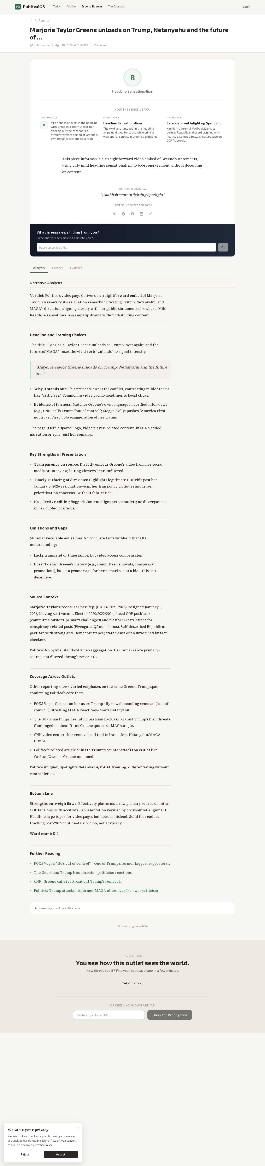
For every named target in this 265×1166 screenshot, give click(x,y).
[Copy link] (150, 214)
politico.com (42, 45)
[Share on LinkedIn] (141, 214)
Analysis (39, 267)
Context (57, 267)
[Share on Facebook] (132, 214)
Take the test (132, 983)
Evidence (76, 267)
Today (57, 6)
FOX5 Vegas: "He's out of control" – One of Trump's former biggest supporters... (102, 863)
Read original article (135, 926)
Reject (25, 1154)
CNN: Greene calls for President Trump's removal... (78, 881)
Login (246, 6)
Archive (71, 6)
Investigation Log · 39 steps (59, 908)
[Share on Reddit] (123, 214)
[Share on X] (114, 214)
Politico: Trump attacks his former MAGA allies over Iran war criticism (96, 890)
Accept (60, 1154)
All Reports (42, 20)
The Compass (116, 6)
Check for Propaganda (169, 1015)
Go (223, 247)
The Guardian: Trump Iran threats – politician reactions (83, 872)
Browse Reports (92, 6)
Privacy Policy (43, 1145)
